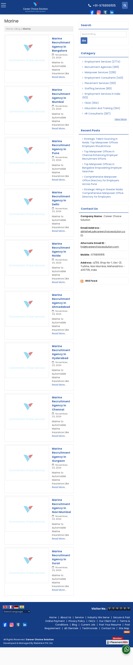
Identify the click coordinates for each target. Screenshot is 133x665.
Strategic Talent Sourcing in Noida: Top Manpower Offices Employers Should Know (100, 142)
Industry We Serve (98, 617)
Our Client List (107, 621)
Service (79, 617)
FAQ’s (92, 621)
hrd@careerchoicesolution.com (100, 246)
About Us (65, 617)
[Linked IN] (112, 12)
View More (120, 119)
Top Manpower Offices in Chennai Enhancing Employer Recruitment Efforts (100, 155)
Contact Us (108, 628)
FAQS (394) (91, 103)
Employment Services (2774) (102, 61)
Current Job (88, 624)
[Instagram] (99, 12)
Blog (17, 28)
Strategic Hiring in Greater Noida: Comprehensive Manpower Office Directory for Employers (102, 193)
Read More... (59, 77)
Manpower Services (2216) (100, 72)
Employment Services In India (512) (101, 95)
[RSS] (127, 632)
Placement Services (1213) (100, 83)
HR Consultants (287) (97, 113)
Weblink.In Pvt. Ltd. (43, 643)
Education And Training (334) (102, 108)
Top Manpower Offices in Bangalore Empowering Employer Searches (102, 167)
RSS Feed (91, 281)
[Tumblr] (105, 12)
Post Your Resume (110, 624)
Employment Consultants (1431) (103, 77)
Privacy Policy (77, 621)
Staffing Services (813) (98, 88)
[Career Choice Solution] (35, 7)
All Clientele (71, 628)
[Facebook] (92, 12)
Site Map (124, 628)
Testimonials (89, 628)
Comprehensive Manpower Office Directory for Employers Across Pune (100, 180)
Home (9, 28)
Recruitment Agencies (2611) (101, 67)
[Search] (125, 5)
